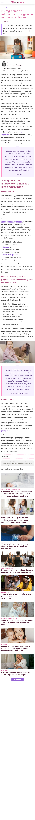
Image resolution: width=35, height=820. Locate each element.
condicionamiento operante (11, 221)
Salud (3, 516)
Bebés (3, 542)
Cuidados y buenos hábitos (9, 618)
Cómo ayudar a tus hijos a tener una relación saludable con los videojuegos (16, 596)
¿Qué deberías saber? (12, 7)
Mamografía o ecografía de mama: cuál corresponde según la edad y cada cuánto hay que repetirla (15, 520)
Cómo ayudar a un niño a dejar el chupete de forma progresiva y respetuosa (14, 546)
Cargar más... (17, 680)
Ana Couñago (17, 65)
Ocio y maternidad (7, 568)
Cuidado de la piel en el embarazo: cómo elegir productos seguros (15, 673)
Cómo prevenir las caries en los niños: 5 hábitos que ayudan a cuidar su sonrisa (17, 622)
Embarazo (4, 670)
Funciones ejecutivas (11, 255)
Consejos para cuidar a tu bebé (10, 489)
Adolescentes (5, 592)
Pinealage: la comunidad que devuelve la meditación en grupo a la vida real (17, 571)
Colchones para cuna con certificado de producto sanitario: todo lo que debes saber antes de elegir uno (16, 494)
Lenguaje (6, 247)
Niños (3, 7)
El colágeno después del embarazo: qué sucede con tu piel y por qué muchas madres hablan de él (16, 648)
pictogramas (5, 431)
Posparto (4, 644)
